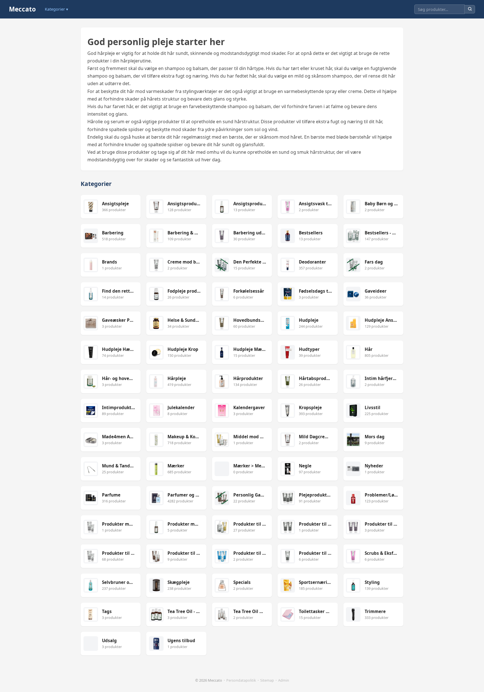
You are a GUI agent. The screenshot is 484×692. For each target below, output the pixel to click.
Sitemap (267, 680)
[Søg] (470, 9)
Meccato (22, 9)
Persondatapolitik (241, 680)
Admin (283, 680)
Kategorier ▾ (56, 9)
